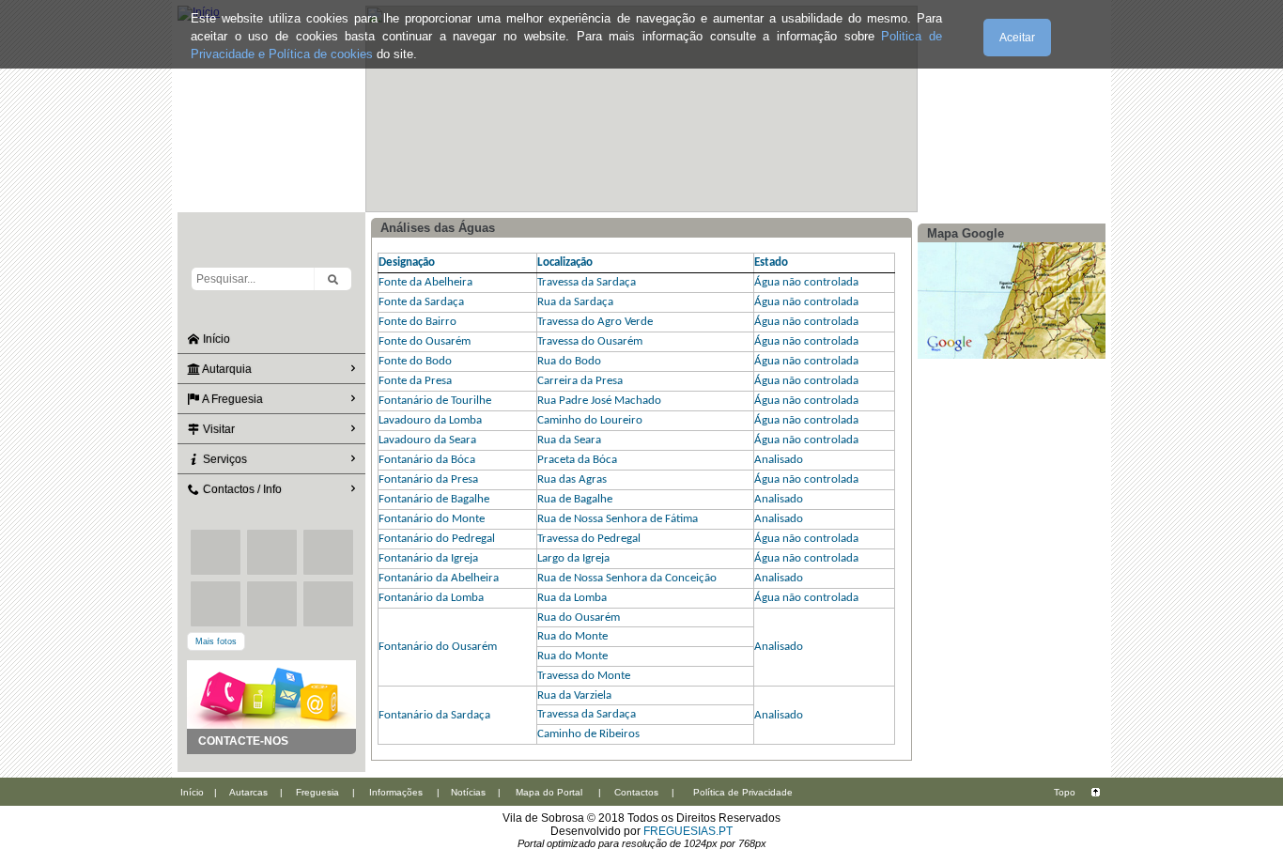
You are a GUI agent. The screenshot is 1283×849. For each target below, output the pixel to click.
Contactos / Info (241, 489)
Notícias (468, 792)
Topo (1064, 792)
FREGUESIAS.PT (688, 831)
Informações (396, 792)
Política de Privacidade (743, 792)
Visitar (217, 429)
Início (215, 339)
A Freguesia (231, 399)
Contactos (636, 792)
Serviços (223, 459)
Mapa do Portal (549, 792)
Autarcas (248, 792)
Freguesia (317, 792)
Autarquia (226, 369)
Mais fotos (216, 641)
